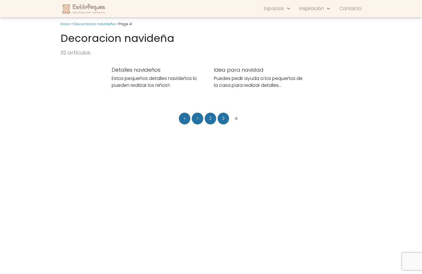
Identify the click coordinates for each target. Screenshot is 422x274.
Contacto (350, 8)
